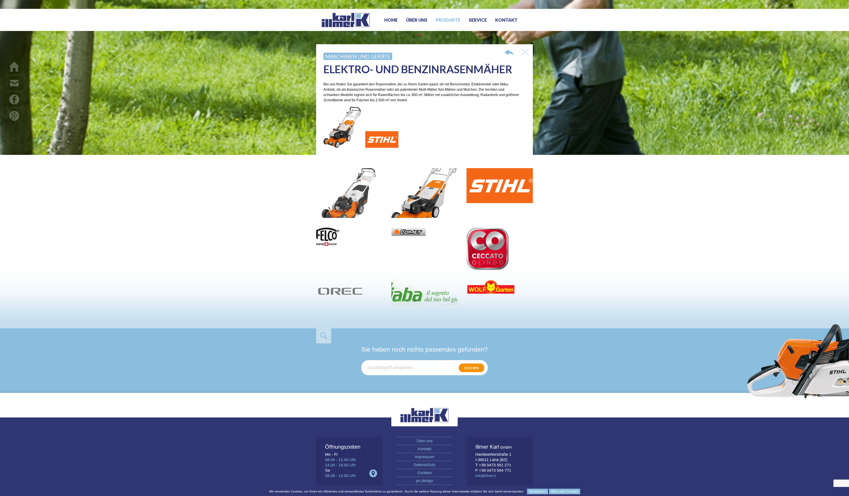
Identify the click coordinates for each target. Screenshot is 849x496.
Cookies (424, 473)
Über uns (416, 20)
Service (478, 20)
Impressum (424, 457)
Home (391, 20)
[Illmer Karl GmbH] (345, 30)
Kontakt (506, 20)
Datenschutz (424, 465)
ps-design (424, 481)
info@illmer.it (485, 476)
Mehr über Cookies (564, 491)
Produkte (448, 20)
